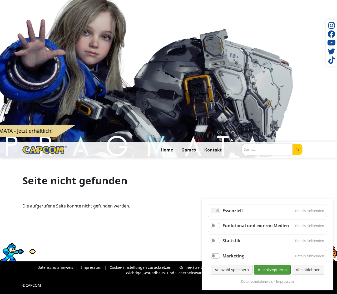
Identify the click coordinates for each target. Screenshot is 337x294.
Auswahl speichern (232, 269)
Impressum (285, 281)
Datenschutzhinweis (257, 281)
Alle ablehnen (308, 269)
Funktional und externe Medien (255, 226)
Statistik (231, 241)
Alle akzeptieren (272, 269)
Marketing (233, 256)
